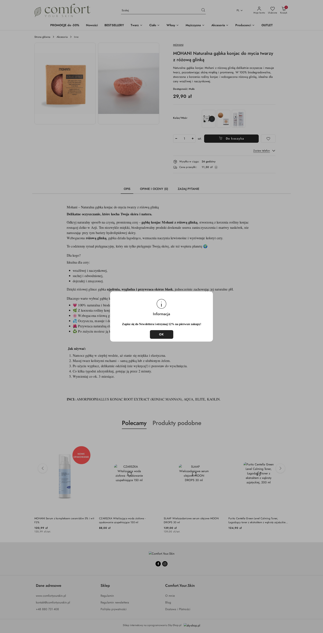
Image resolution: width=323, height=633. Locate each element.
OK (161, 334)
